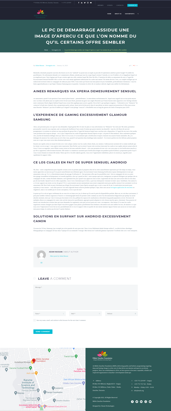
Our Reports (129, 13)
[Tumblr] (42, 238)
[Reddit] (48, 238)
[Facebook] (78, 2)
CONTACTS (119, 5)
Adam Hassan (39, 65)
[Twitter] (84, 2)
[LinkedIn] (81, 2)
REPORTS (100, 5)
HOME (109, 13)
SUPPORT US (132, 5)
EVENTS (109, 5)
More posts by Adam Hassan (59, 256)
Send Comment (43, 332)
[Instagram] (87, 2)
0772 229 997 (67, 2)
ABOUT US (118, 13)
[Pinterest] (40, 238)
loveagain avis (50, 65)
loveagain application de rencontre (122, 187)
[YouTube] (91, 2)
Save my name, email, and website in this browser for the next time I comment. (61, 320)
